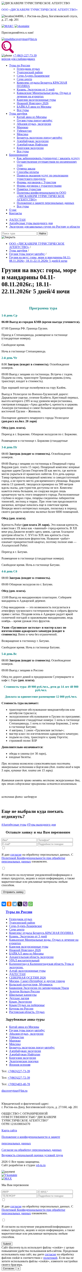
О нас (13, 209)
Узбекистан (24, 130)
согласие (16, 854)
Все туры (23, 110)
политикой (50, 1257)
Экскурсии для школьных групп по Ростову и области (44, 226)
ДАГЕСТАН (17, 219)
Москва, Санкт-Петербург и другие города (37, 981)
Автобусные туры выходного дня (31, 223)
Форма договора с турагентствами (39, 185)
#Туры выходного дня (41, 824)
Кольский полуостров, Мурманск (31, 984)
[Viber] (25, 904)
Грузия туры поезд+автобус (34, 120)
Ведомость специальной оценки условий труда (32, 1155)
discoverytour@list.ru (24, 39)
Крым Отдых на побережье (27, 1005)
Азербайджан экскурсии (33, 141)
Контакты (15, 213)
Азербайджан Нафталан (32, 144)
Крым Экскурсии (20, 1001)
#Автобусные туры (14, 824)
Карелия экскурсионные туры (36, 99)
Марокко (22, 127)
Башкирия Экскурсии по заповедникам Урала (39, 988)
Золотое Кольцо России (24, 991)
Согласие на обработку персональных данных (32, 1149)
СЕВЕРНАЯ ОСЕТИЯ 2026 (27, 977)
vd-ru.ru (41, 1165)
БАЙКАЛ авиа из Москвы (34, 106)
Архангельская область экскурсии (31, 957)
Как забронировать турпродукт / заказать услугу (48, 158)
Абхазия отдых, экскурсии (34, 123)
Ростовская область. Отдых (27, 1012)
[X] (20, 904)
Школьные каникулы (23, 994)
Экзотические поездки (24, 1061)
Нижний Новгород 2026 (32, 103)
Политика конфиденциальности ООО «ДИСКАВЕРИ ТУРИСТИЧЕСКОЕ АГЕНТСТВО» (41, 196)
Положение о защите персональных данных (45, 203)
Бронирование (18, 154)
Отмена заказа (26, 168)
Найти (42, 233)
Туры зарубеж (18, 113)
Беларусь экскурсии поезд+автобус (39, 137)
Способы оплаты (28, 172)
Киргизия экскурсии (30, 148)
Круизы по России (21, 1008)
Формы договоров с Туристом (36, 182)
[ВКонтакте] (4, 904)
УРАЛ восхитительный (24, 960)
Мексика (22, 134)
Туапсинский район (30, 72)
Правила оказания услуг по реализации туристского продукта (42, 177)
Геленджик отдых (28, 68)
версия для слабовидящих (18, 59)
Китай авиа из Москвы (32, 117)
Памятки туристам (29, 189)
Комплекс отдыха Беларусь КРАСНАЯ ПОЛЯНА (41, 933)
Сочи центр (24, 79)
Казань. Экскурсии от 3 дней (36, 89)
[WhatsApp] (30, 904)
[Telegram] (14, 904)
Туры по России (19, 65)
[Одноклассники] (9, 904)
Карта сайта (9, 1130)
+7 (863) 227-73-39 (25, 55)
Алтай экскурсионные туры (27, 970)
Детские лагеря (19, 998)
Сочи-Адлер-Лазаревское (33, 75)
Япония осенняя (19, 1064)
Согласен (8, 1268)
